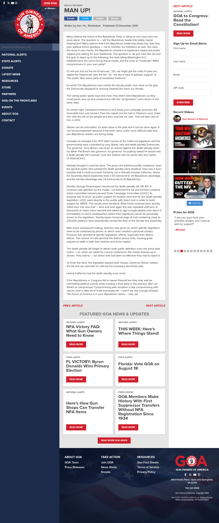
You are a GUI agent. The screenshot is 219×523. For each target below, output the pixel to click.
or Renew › (50, 8)
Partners (9, 94)
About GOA (10, 113)
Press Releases (74, 467)
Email (101, 18)
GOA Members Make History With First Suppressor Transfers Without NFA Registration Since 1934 (139, 407)
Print (116, 18)
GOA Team (72, 462)
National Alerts (14, 54)
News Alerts (109, 467)
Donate (7, 67)
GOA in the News (73, 5)
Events (7, 107)
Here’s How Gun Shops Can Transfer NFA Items (85, 407)
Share (71, 18)
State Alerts (11, 61)
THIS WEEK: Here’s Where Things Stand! (138, 331)
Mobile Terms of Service (184, 499)
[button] (175, 251)
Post (86, 18)
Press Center (125, 392)
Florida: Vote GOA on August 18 (138, 366)
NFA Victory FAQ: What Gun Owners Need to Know (84, 331)
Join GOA (50, 3)
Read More (76, 344)
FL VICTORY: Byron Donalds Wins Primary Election (87, 365)
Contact (8, 120)
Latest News (11, 74)
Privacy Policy (146, 472)
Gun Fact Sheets (148, 462)
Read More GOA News (114, 440)
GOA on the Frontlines (19, 100)
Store (6, 87)
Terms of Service (148, 467)
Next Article (155, 305)
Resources (10, 81)
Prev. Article (73, 305)
